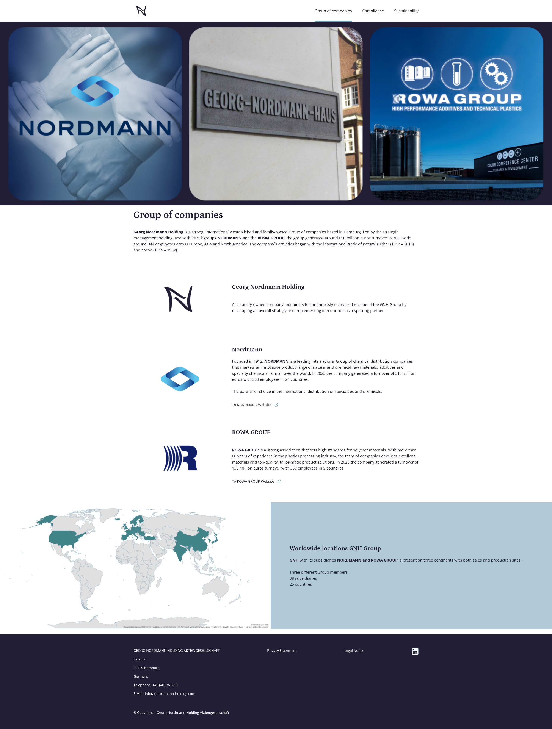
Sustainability (406, 10)
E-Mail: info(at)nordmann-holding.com (164, 693)
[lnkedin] (415, 651)
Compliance (373, 10)
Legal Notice (354, 650)
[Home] (141, 11)
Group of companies (333, 10)
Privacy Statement (282, 650)
